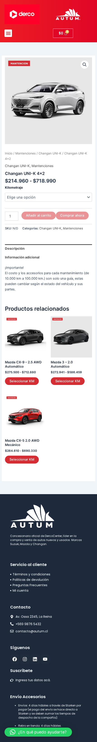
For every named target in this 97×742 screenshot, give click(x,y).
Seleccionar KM (21, 381)
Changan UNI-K (50, 153)
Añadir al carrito (38, 215)
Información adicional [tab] (22, 257)
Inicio (8, 153)
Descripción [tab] (15, 249)
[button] (8, 33)
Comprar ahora (72, 215)
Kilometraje (14, 187)
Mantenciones (25, 153)
